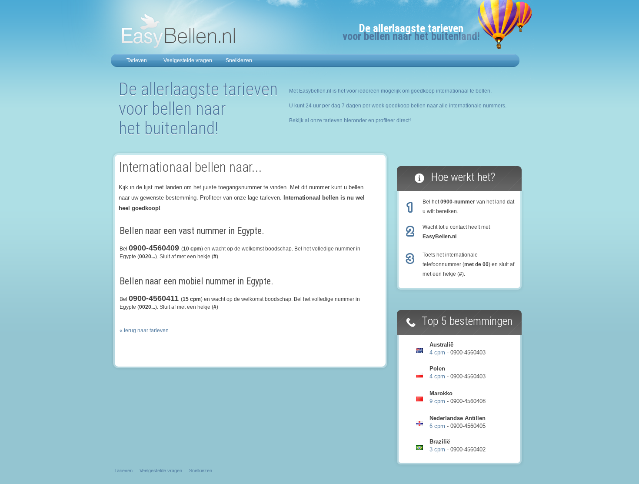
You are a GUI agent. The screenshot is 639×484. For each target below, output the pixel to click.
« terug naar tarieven (144, 330)
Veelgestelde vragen (187, 60)
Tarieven (136, 60)
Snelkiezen (239, 60)
